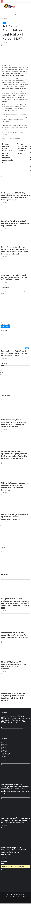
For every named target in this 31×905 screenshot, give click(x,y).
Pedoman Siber (16, 896)
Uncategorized (17, 722)
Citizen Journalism (9, 716)
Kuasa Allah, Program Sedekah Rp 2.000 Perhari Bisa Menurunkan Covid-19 (14, 516)
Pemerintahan (4, 753)
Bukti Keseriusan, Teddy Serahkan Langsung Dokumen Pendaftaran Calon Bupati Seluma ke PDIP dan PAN (14, 423)
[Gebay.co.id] (9, 6)
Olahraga (8, 720)
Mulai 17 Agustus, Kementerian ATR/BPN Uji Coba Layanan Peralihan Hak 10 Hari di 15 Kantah (14, 697)
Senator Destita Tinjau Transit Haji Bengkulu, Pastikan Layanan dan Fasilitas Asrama (15, 353)
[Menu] (2, 6)
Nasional (3, 750)
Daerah (4, 23)
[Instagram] (19, 900)
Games (12, 718)
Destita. (1, 370)
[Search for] (29, 6)
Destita (15, 10)
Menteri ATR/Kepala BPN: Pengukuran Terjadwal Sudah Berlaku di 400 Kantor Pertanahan (13, 665)
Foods (8, 718)
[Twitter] (0, 904)
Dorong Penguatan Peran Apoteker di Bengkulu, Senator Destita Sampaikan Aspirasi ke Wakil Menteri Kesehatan (14, 455)
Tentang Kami (9, 896)
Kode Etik (23, 896)
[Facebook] (12, 900)
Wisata (3, 724)
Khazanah (18, 718)
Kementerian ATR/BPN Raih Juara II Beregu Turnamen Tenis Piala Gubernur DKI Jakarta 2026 (15, 635)
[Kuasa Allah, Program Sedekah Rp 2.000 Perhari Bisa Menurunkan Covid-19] (15, 503)
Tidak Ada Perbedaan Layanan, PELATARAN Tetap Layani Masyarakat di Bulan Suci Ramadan (14, 486)
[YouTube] (15, 900)
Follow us (4, 861)
